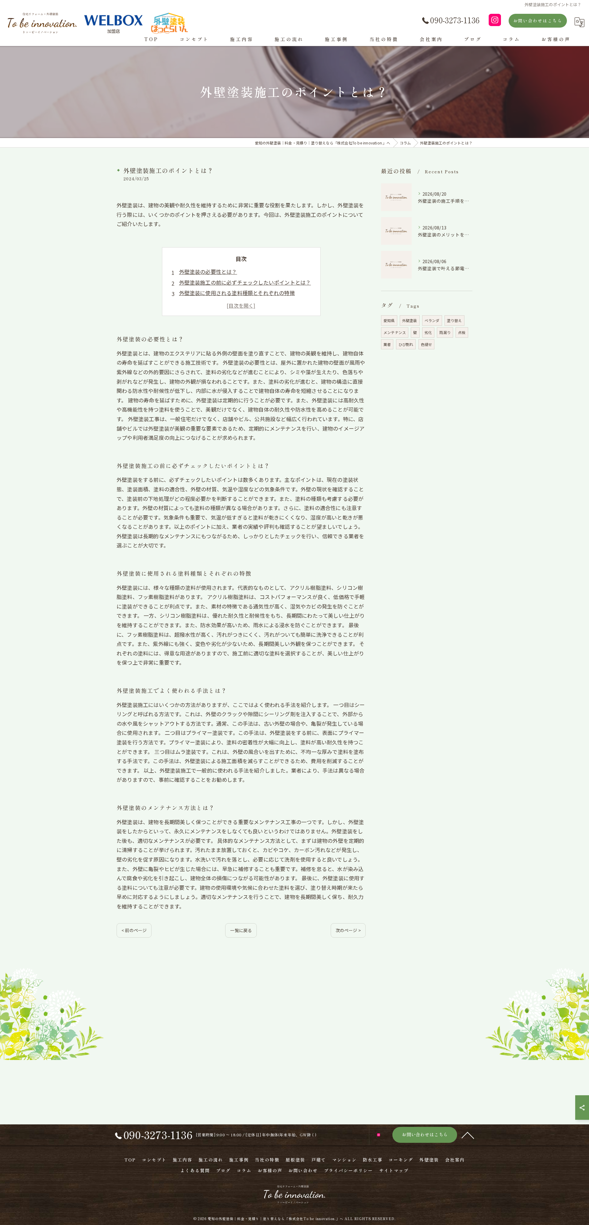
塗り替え (454, 320)
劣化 (428, 332)
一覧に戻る (241, 930)
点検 (461, 332)
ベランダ (432, 320)
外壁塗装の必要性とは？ (208, 271)
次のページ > (348, 930)
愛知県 (389, 320)
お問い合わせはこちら (537, 20)
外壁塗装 (409, 320)
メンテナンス (394, 332)
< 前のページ (134, 930)
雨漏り (445, 332)
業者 (387, 344)
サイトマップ (394, 1170)
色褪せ (426, 344)
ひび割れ (406, 344)
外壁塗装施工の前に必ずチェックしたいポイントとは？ (245, 282)
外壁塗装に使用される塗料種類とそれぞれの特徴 (237, 293)
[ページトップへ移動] (468, 1135)
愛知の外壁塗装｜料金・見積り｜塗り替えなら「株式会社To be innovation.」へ (275, 1218)
